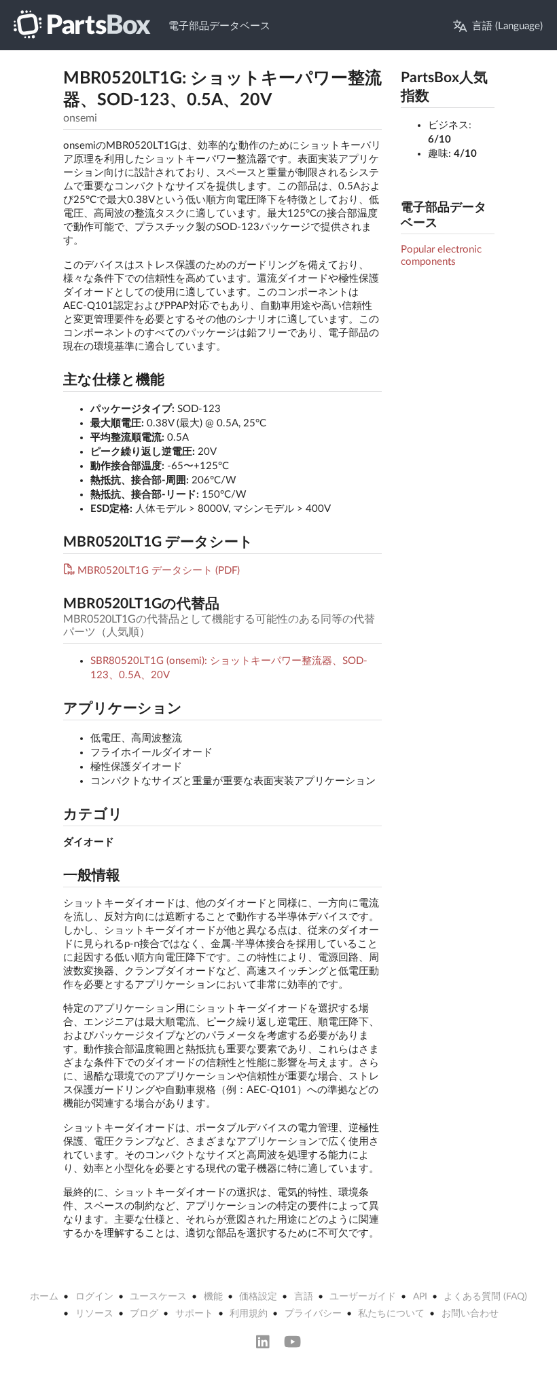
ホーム (44, 1296)
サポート (194, 1313)
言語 (303, 1296)
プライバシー (313, 1313)
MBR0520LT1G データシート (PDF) (158, 571)
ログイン (94, 1296)
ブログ (144, 1313)
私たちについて (391, 1313)
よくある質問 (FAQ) (485, 1296)
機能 (213, 1296)
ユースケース (158, 1296)
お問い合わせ (470, 1313)
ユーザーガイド (362, 1296)
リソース (94, 1313)
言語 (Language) (507, 26)
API (420, 1296)
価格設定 (258, 1296)
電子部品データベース (219, 26)
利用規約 (249, 1313)
